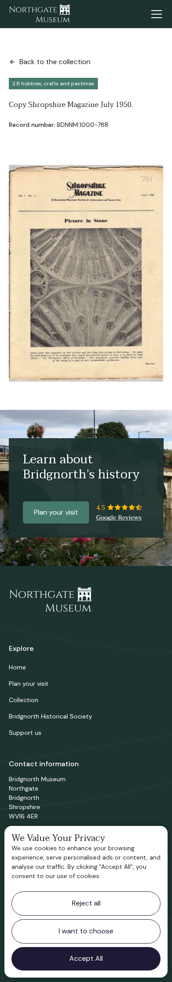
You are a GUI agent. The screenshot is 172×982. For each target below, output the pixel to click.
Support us (25, 733)
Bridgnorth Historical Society (50, 716)
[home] (40, 14)
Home (17, 667)
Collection (23, 700)
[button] (155, 14)
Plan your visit (56, 512)
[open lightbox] (86, 273)
